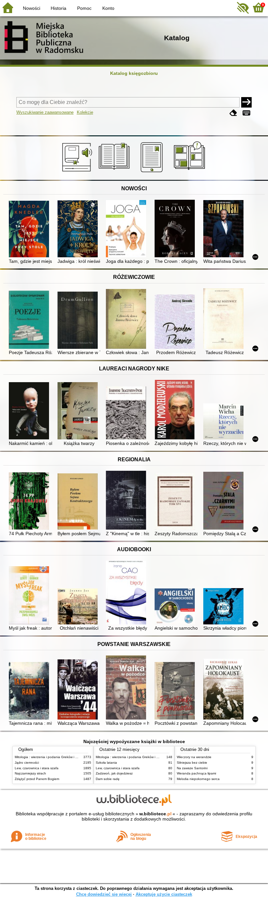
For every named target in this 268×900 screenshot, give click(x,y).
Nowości (31, 8)
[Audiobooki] (77, 172)
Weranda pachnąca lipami (196, 773)
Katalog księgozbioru (134, 73)
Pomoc (84, 8)
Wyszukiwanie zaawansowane (45, 112)
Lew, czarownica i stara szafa (37, 768)
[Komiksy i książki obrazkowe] (190, 172)
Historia (58, 8)
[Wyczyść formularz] (233, 113)
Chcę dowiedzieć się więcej (104, 894)
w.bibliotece (155, 813)
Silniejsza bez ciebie (192, 762)
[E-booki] (152, 172)
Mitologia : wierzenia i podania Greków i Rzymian (51, 757)
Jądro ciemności (27, 762)
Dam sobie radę (108, 779)
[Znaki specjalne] (246, 113)
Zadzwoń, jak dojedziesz (114, 773)
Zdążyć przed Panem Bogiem (37, 779)
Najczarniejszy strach (30, 773)
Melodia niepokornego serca (198, 779)
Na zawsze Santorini (192, 768)
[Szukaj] (246, 102)
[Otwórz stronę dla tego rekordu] (30, 230)
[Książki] (115, 172)
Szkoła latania (106, 762)
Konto (108, 8)
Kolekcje (85, 112)
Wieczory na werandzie (194, 757)
